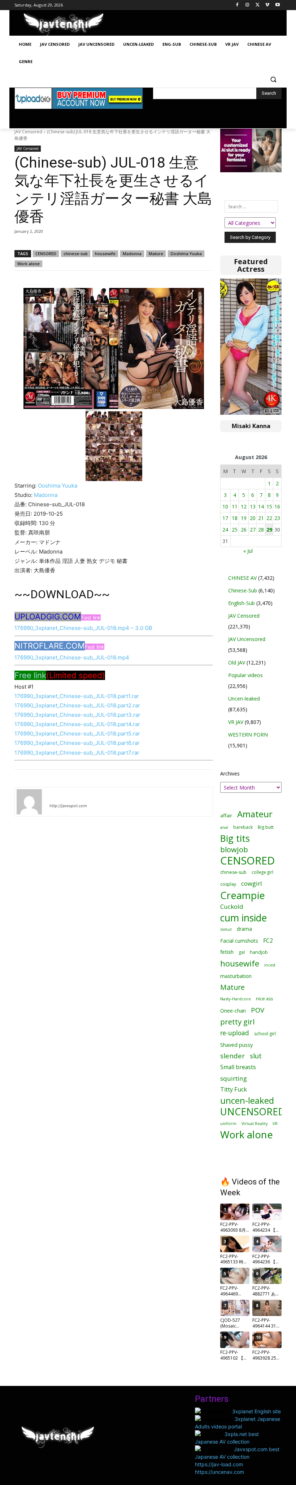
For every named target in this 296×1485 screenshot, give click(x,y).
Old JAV (236, 662)
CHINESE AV (242, 577)
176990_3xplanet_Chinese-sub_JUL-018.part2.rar (77, 705)
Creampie (242, 895)
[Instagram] (247, 5)
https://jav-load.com (219, 1464)
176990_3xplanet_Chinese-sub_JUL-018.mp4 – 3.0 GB (83, 627)
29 (269, 529)
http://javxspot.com (68, 805)
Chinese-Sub (242, 590)
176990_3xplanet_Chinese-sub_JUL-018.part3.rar (77, 714)
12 (244, 506)
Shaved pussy (236, 1044)
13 (253, 506)
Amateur (255, 814)
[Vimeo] (267, 5)
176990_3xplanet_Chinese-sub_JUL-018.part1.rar (76, 696)
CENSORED (45, 253)
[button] (273, 79)
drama (244, 928)
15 (269, 506)
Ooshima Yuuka (186, 253)
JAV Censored (28, 132)
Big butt (266, 827)
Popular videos (245, 675)
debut (226, 929)
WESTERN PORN (248, 734)
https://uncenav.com (219, 1472)
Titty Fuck (233, 1089)
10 (225, 506)
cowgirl (251, 883)
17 (225, 518)
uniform (228, 1123)
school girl (265, 1034)
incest (269, 965)
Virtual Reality (254, 1123)
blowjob (234, 849)
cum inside (243, 917)
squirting (233, 1078)
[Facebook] (237, 5)
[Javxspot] (63, 25)
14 (261, 506)
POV (257, 1010)
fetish (227, 951)
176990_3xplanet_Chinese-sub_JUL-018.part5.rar (77, 733)
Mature (156, 253)
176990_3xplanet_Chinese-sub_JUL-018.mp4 (71, 657)
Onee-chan (233, 1010)
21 (261, 518)
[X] (257, 5)
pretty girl (237, 1022)
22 (269, 518)
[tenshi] (29, 801)
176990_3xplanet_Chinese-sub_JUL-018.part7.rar (76, 752)
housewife (105, 253)
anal (224, 827)
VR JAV (235, 722)
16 (277, 506)
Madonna (132, 253)
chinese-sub (76, 253)
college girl (262, 872)
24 (225, 529)
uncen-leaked (247, 1100)
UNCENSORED (252, 1112)
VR (275, 1123)
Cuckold (231, 906)
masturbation (236, 976)
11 (235, 506)
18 (235, 518)
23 (277, 518)
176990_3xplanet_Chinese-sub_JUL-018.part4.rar (77, 724)
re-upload (234, 1033)
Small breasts (238, 1067)
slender (232, 1056)
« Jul (248, 550)
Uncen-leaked (244, 698)
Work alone (28, 263)
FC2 (268, 940)
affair (226, 815)
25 (235, 529)
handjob (259, 952)
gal (242, 952)
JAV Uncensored (246, 639)
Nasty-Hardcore (235, 998)
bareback (243, 827)
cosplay (228, 884)
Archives (230, 773)
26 (244, 529)
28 (261, 529)
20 (253, 518)
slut (256, 1056)
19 (244, 518)
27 (253, 529)
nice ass (264, 999)
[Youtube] (277, 5)
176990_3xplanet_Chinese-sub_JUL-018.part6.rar (77, 742)
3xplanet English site (256, 1411)
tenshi (57, 795)
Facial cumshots (239, 940)
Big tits (235, 838)
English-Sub (241, 603)
